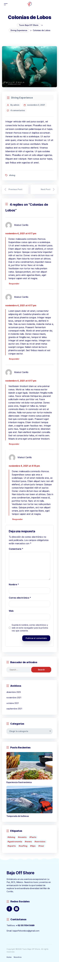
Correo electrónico (20, 597)
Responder (14, 283)
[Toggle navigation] (5, 4)
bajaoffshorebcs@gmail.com (25, 930)
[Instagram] (16, 909)
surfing (23, 846)
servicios (40, 841)
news (29, 841)
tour (42, 846)
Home (9, 957)
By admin (14, 105)
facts (33, 837)
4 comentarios (17, 110)
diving (12, 175)
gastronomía (15, 841)
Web (11, 610)
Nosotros (18, 957)
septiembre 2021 (14, 708)
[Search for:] (21, 669)
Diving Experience (22, 97)
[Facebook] (9, 909)
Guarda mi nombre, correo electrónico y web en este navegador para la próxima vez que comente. (30, 628)
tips (34, 846)
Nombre (14, 584)
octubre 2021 (12, 703)
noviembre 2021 (13, 697)
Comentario (16, 549)
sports (12, 846)
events (23, 837)
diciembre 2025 (13, 692)
